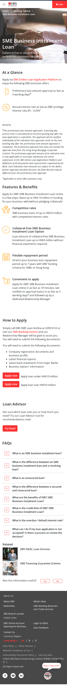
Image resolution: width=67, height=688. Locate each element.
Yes (45, 581)
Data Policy (8, 646)
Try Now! (10, 428)
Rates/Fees (9, 605)
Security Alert (45, 655)
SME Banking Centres (25, 332)
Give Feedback (41, 627)
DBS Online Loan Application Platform (35, 79)
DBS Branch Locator (14, 613)
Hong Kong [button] (9, 640)
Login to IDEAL (41, 623)
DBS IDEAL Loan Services (35, 549)
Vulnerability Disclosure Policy (18, 655)
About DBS (9, 601)
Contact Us (9, 632)
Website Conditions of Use (16, 650)
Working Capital (22, 10)
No (57, 581)
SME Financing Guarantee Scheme (40, 563)
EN (22, 640)
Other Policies (26, 646)
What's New (40, 601)
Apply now (11, 375)
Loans (6, 10)
